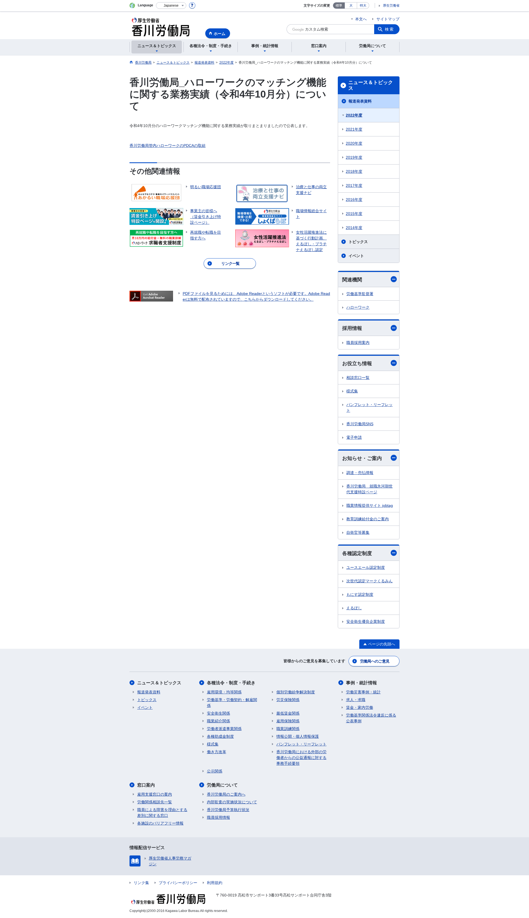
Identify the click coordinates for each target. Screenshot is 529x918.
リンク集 (141, 883)
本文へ (361, 19)
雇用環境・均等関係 (224, 692)
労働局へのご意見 (374, 661)
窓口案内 (146, 785)
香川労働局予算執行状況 (228, 809)
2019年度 (354, 157)
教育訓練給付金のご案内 (367, 519)
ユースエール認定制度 (365, 567)
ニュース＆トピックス (370, 85)
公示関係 (214, 771)
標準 (339, 5)
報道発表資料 (360, 101)
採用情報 (352, 328)
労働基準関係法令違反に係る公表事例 (371, 718)
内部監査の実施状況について (232, 802)
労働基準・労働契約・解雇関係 (232, 703)
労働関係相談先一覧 (154, 802)
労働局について (222, 785)
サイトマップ (388, 19)
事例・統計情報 (361, 682)
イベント (356, 256)
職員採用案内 (357, 342)
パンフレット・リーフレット (369, 407)
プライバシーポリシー (178, 883)
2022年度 (354, 115)
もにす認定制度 (359, 594)
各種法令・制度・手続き (231, 682)
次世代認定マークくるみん (369, 581)
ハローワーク (357, 307)
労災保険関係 (287, 700)
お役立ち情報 (357, 363)
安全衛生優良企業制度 (365, 621)
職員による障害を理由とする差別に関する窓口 (162, 812)
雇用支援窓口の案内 (154, 794)
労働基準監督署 (359, 294)
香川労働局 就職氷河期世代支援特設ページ (369, 489)
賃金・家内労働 (359, 707)
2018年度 (354, 171)
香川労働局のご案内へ (226, 794)
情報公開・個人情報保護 (297, 736)
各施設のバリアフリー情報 (160, 823)
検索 (389, 29)
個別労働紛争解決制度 (295, 692)
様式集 (352, 391)
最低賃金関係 (287, 713)
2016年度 (354, 199)
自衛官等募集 (357, 532)
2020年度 (354, 143)
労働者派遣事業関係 (224, 728)
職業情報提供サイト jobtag (369, 505)
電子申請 (354, 437)
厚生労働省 (391, 5)
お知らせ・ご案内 (362, 458)
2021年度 (354, 129)
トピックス (358, 241)
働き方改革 (216, 752)
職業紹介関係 (218, 721)
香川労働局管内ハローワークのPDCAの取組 (167, 145)
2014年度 (354, 227)
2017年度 (354, 185)
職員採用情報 (218, 817)
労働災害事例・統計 (363, 692)
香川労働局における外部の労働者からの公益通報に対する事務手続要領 (301, 758)
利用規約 (214, 883)
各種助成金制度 (220, 736)
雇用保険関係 (287, 721)
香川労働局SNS (359, 424)
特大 (363, 5)
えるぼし (354, 608)
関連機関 (352, 279)
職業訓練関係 (287, 728)
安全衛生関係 (218, 713)
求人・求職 (355, 700)
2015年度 (354, 213)
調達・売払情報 (359, 472)
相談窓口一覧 (357, 377)
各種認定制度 (357, 553)
